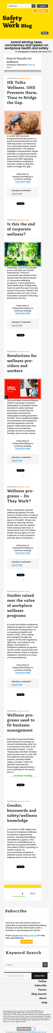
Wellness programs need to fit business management (21, 723)
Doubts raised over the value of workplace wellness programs (21, 605)
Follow (42, 981)
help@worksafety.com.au (24, 935)
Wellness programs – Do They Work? (20, 496)
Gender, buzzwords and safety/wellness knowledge (22, 813)
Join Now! (26, 941)
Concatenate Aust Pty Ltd (37, 1032)
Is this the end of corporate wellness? (21, 229)
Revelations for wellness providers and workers (22, 363)
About (43, 998)
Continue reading (25, 775)
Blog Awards (39, 994)
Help (28, 181)
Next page (33, 893)
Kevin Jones (25, 78)
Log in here (17, 193)
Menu (44, 33)
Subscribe (41, 11)
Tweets (42, 990)
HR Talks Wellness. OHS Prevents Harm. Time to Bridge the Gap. (22, 92)
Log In (42, 6)
